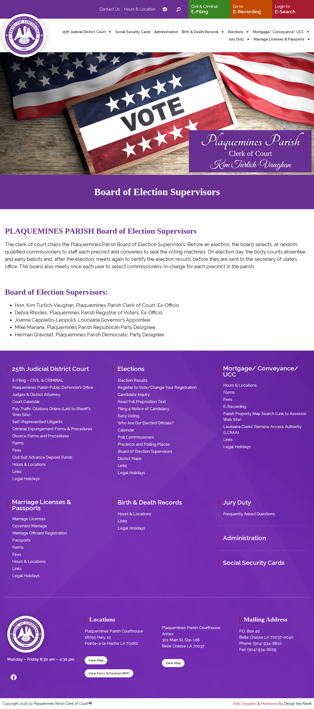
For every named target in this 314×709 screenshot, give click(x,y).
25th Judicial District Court (84, 32)
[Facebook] (13, 677)
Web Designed (245, 704)
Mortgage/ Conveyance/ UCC (278, 32)
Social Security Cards (133, 32)
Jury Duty (236, 39)
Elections (235, 32)
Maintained (269, 704)
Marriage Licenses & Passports (279, 39)
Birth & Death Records (200, 32)
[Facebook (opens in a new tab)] (164, 9)
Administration (166, 32)
